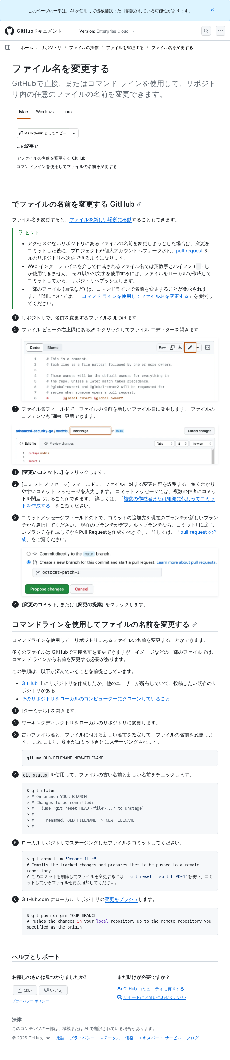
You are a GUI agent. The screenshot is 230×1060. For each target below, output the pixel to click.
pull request (189, 251)
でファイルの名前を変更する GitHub (73, 204)
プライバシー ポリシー (30, 1001)
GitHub (30, 683)
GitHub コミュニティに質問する (153, 988)
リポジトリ (51, 47)
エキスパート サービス (159, 1037)
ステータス (109, 1037)
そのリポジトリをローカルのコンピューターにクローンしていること (96, 699)
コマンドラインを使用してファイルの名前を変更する (101, 624)
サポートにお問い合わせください (154, 997)
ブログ (192, 1037)
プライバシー (82, 1037)
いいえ (56, 990)
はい (28, 990)
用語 (60, 1037)
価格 (129, 1037)
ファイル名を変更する (172, 47)
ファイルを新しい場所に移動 (100, 219)
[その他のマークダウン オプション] (74, 133)
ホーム (27, 47)
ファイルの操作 (84, 47)
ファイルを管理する (125, 47)
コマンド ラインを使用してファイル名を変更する (135, 296)
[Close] (213, 9)
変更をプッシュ (121, 899)
